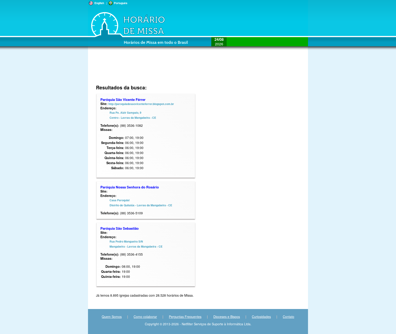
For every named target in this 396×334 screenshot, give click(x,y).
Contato (288, 316)
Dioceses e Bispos (226, 316)
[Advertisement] (167, 69)
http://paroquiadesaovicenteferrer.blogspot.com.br (141, 104)
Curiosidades (261, 316)
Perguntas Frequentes (185, 316)
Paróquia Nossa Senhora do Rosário (129, 187)
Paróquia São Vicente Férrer (123, 99)
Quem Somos (112, 316)
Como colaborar (145, 316)
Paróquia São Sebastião (119, 228)
